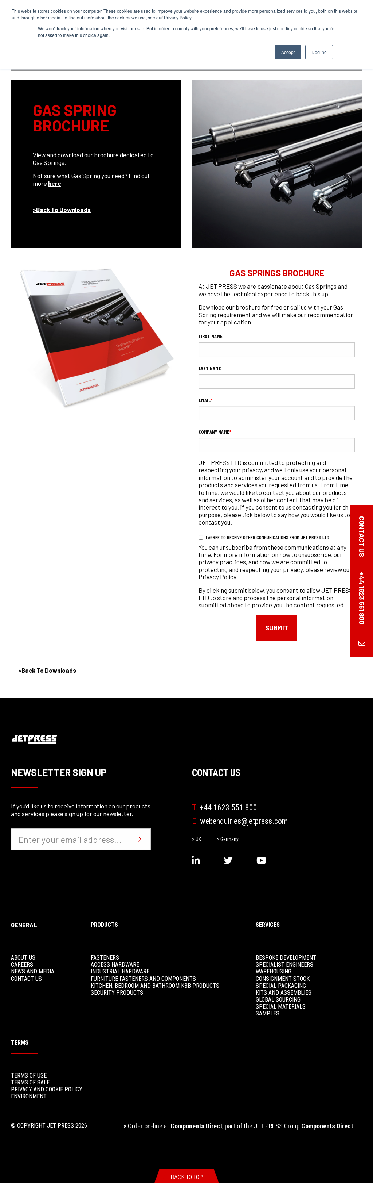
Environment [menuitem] (29, 1096)
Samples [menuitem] (267, 1013)
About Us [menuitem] (23, 957)
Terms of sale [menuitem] (30, 1082)
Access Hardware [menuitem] (115, 964)
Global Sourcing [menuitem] (278, 999)
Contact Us (216, 772)
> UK (196, 839)
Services (268, 924)
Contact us (362, 536)
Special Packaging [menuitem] (281, 985)
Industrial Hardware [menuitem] (120, 971)
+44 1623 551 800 (224, 807)
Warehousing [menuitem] (273, 971)
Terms (19, 1042)
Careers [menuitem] (22, 964)
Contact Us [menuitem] (26, 978)
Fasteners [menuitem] (105, 957)
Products (104, 924)
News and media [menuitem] (32, 971)
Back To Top (186, 1176)
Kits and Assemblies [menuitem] (283, 992)
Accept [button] (288, 52)
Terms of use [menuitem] (29, 1075)
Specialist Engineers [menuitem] (284, 964)
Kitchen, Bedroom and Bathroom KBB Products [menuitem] (155, 985)
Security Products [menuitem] (117, 992)
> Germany (228, 839)
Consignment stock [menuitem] (283, 978)
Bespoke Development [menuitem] (286, 957)
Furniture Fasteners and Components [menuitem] (143, 978)
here (54, 183)
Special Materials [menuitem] (281, 1006)
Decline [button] (319, 52)
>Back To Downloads (62, 209)
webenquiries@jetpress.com (240, 821)
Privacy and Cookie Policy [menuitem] (46, 1089)
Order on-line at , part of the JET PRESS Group (238, 1126)
